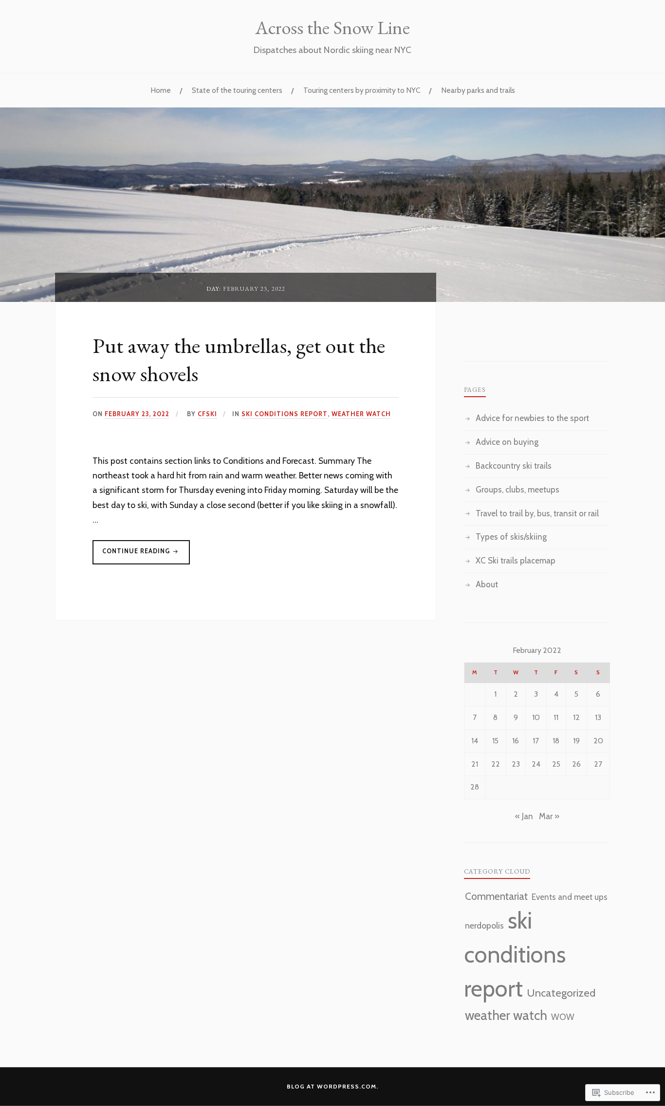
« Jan (524, 816)
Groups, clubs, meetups (517, 489)
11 (556, 717)
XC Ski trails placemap (515, 560)
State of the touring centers (237, 90)
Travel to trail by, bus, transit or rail (537, 513)
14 (474, 740)
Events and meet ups (570, 897)
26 (576, 764)
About (487, 584)
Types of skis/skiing (511, 537)
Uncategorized (561, 993)
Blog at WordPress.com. (332, 1086)
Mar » (549, 816)
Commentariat (496, 896)
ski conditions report (284, 414)
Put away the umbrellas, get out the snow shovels (238, 359)
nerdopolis (484, 925)
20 (598, 740)
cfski (207, 414)
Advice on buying (507, 442)
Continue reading (132, 555)
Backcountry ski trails (514, 466)
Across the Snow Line (332, 27)
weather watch (361, 414)
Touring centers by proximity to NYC (361, 90)
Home (160, 90)
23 (516, 764)
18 (556, 740)
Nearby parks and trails (478, 90)
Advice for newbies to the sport (532, 418)
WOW (562, 1017)
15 (495, 740)
